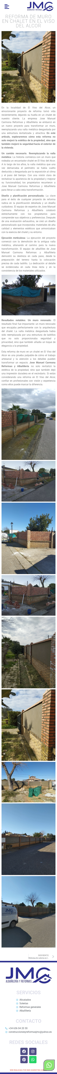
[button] (7, 6)
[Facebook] (24, 1051)
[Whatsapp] (32, 1059)
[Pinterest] (24, 1059)
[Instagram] (32, 1051)
